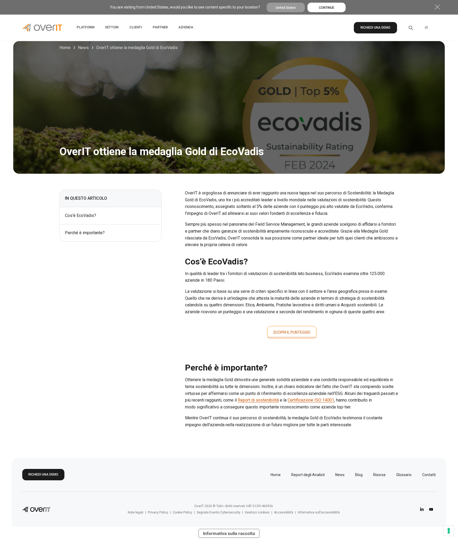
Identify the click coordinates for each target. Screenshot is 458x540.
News (83, 47)
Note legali (135, 512)
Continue (326, 8)
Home (65, 47)
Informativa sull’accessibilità (319, 512)
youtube (431, 509)
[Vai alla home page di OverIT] (36, 509)
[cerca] (407, 28)
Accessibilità (283, 512)
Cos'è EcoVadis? (80, 215)
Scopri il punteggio (291, 332)
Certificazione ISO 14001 (311, 400)
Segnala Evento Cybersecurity (218, 512)
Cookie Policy (182, 512)
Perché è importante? (85, 232)
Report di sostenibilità (258, 400)
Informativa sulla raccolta (229, 533)
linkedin (422, 509)
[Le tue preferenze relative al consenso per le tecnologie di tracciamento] (449, 531)
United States (286, 8)
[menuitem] (426, 28)
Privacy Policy (158, 512)
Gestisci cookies (257, 512)
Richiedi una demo (375, 27)
